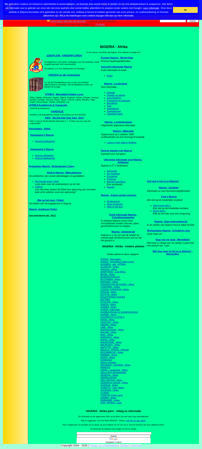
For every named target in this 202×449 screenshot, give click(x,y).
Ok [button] (185, 10)
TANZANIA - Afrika (109, 390)
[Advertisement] (15, 73)
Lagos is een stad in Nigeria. (122, 142)
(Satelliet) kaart (115, 114)
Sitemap (136, 445)
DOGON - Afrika (108, 292)
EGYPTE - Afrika (108, 294)
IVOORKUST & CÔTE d (112, 317)
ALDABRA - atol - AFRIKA (113, 264)
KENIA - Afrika (107, 319)
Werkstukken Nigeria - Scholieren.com (168, 230)
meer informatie (151, 8)
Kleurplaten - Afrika (39, 129)
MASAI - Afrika (107, 340)
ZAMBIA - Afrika (108, 397)
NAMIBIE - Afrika (108, 355)
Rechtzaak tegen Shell (47, 181)
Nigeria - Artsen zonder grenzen (118, 195)
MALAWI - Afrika (108, 332)
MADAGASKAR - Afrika (112, 329)
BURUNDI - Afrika (109, 282)
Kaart (109, 75)
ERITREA (105, 299)
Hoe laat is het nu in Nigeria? (163, 181)
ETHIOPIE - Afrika (109, 302)
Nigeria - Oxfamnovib (123, 232)
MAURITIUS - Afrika (110, 345)
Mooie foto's (159, 211)
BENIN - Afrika (107, 274)
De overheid (113, 174)
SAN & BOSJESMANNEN (113, 372)
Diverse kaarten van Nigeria (116, 150)
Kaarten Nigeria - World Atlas (117, 58)
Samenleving (114, 111)
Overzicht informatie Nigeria (116, 67)
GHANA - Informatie (110, 309)
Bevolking (112, 103)
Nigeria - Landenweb (115, 83)
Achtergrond (113, 201)
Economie (112, 176)
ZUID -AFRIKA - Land (110, 402)
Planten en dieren (116, 95)
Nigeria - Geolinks (168, 187)
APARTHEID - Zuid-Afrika (112, 272)
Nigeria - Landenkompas (118, 122)
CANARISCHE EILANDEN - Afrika (117, 284)
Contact (100, 24)
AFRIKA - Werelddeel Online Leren (64, 94)
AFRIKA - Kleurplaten (110, 259)
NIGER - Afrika (107, 357)
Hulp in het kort (115, 207)
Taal (109, 106)
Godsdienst (113, 108)
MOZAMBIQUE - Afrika (111, 352)
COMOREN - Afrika (110, 287)
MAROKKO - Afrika (109, 337)
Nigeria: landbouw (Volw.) (43, 209)
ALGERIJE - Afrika (109, 267)
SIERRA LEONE (108, 377)
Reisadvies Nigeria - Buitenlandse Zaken (51, 166)
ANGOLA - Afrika (108, 269)
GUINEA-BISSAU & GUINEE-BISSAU (119, 312)
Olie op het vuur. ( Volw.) (50, 200)
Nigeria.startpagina (45, 141)
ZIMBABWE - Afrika (110, 400)
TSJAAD (104, 392)
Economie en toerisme (118, 100)
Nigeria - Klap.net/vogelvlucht (170, 221)
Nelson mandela (108, 362)
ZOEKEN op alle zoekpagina (64, 75)
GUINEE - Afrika (108, 314)
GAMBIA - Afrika (108, 307)
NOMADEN (106, 360)
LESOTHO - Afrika (109, 322)
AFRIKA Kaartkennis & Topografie (48, 105)
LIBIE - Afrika (106, 327)
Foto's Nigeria (169, 196)
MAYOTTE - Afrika (109, 347)
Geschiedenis (114, 98)
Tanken (39, 187)
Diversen (111, 179)
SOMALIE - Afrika (109, 385)
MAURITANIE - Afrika (110, 342)
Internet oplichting (116, 182)
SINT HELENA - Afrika (111, 380)
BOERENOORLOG (110, 277)
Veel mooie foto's (162, 205)
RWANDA (105, 367)
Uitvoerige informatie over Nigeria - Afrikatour (123, 161)
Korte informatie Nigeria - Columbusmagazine (123, 216)
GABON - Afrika (108, 304)
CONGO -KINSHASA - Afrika (114, 289)
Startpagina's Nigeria (42, 135)
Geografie (112, 171)
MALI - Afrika (106, 334)
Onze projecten (115, 204)
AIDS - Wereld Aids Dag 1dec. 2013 (64, 118)
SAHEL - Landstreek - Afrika (114, 370)
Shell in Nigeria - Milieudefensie (64, 172)
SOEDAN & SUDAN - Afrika (114, 382)
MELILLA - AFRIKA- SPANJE (114, 350)
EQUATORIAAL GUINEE (112, 297)
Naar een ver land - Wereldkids (173, 239)
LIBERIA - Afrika (108, 324)
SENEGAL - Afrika (109, 375)
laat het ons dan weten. (136, 421)
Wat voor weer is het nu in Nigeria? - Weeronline (173, 252)
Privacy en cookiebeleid (104, 445)
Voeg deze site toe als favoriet (68, 21)
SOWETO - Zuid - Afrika (112, 387)
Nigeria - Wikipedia (123, 131)
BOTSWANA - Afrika (110, 279)
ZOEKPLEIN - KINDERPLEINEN (64, 55)
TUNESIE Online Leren (111, 395)
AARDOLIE (57, 111)
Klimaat (111, 92)
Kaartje (110, 187)
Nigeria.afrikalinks (44, 155)
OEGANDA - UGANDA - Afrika (115, 365)
